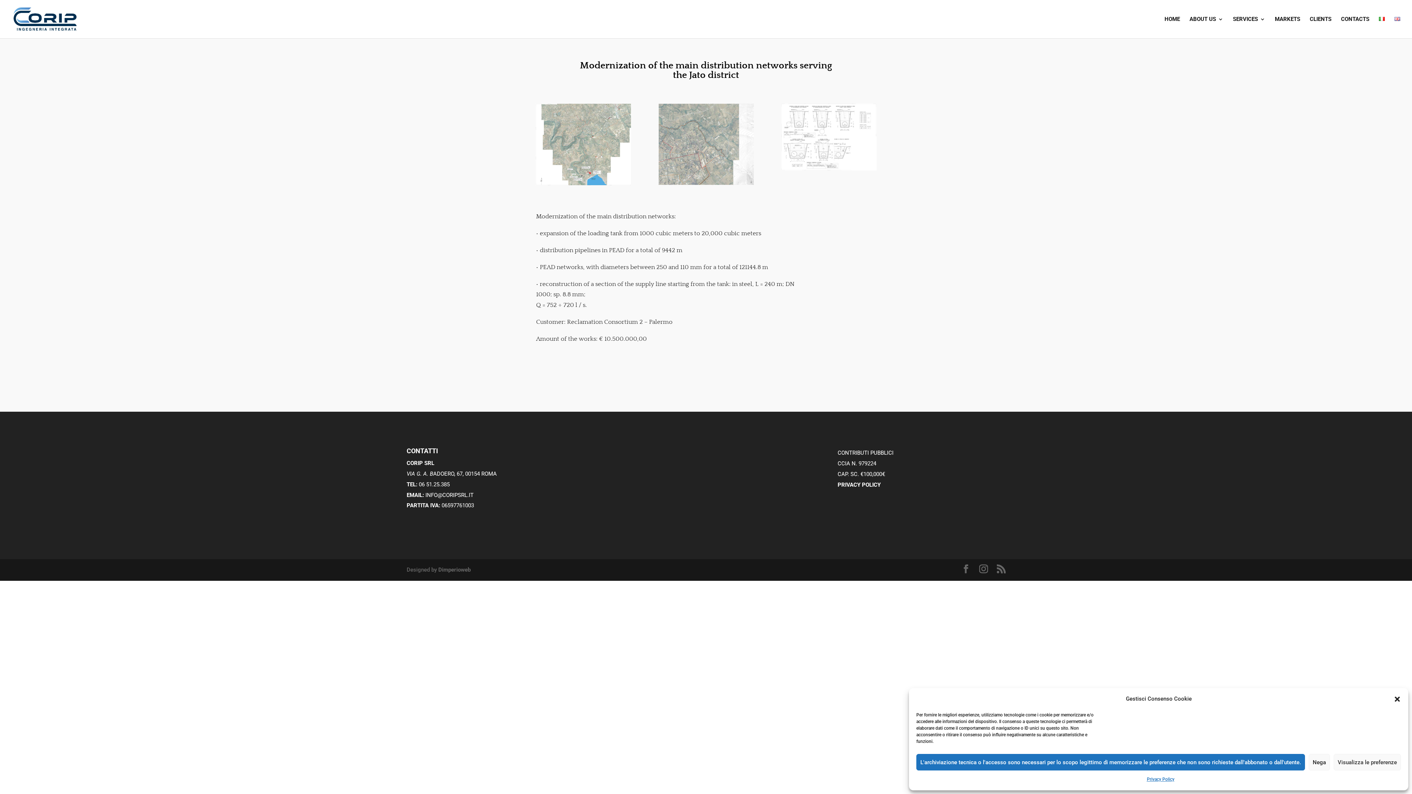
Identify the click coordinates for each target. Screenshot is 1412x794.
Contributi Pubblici (866, 453)
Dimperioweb (454, 569)
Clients (1320, 19)
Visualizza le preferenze (1367, 762)
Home (1172, 19)
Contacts (1355, 19)
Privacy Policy (1160, 779)
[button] (1397, 699)
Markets (1287, 19)
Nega (1319, 762)
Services (1245, 19)
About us (1203, 19)
